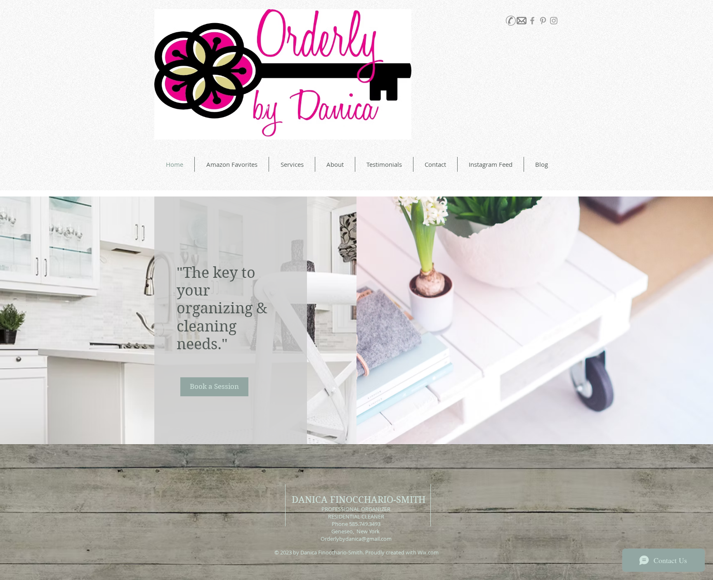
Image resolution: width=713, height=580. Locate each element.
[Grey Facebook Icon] (532, 21)
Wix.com (428, 552)
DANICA (310, 499)
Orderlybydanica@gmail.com (356, 538)
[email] (521, 21)
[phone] (511, 21)
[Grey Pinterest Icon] (543, 21)
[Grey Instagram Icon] (554, 21)
